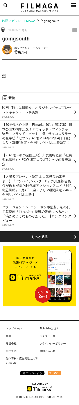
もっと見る (39, 237)
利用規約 (11, 351)
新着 (8, 336)
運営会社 (11, 343)
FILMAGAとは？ (49, 328)
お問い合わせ (47, 351)
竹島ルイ (21, 52)
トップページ (14, 328)
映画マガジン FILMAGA (18, 21)
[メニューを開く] (73, 7)
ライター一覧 (47, 336)
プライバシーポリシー (53, 343)
